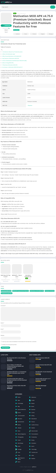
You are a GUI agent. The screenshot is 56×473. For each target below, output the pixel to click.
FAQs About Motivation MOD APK (10, 65)
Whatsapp (51, 33)
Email (2, 329)
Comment (3, 305)
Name (2, 323)
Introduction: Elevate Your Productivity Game (12, 52)
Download (7, 25)
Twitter (25, 33)
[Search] (52, 7)
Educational (23, 13)
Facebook (17, 33)
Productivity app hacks (6, 293)
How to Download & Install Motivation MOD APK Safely (15, 60)
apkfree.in (34, 466)
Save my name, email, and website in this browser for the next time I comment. (19, 341)
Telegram (42, 33)
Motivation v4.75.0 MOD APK (36, 291)
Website (2, 335)
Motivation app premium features (20, 291)
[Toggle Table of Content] (2, 50)
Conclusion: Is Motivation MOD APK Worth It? (13, 67)
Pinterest (34, 33)
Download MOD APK (6, 291)
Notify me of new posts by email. (9, 344)
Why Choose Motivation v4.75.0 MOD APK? (12, 56)
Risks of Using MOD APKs (8, 62)
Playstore (30, 105)
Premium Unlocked (49, 291)
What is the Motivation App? (9, 54)
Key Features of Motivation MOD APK (11, 58)
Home (18, 13)
